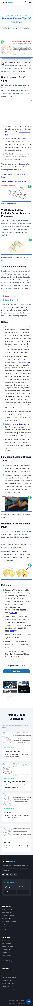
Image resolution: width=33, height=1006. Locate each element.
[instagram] (15, 874)
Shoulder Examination (7, 909)
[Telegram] (7, 874)
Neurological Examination (8, 915)
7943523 (13, 613)
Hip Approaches (6, 941)
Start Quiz (16, 671)
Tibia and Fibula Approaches (9, 961)
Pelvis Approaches (6, 952)
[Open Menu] (29, 2)
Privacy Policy (12, 1003)
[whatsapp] (11, 874)
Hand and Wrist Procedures (9, 977)
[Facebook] (3, 874)
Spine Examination (7, 912)
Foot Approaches (6, 949)
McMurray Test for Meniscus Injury (16, 782)
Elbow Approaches (7, 955)
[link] (5, 683)
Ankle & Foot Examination (8, 927)
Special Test (16, 15)
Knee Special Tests (23, 15)
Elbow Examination (7, 930)
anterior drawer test (20, 424)
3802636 (13, 631)
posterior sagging (13, 551)
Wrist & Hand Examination (9, 921)
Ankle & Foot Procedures (8, 972)
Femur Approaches (7, 958)
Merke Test (8, 812)
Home (12, 15)
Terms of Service (21, 1003)
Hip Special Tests (6, 924)
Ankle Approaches (6, 943)
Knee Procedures (6, 975)
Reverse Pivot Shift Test (12, 751)
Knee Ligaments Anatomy (17, 181)
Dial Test (7, 842)
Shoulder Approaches (7, 946)
